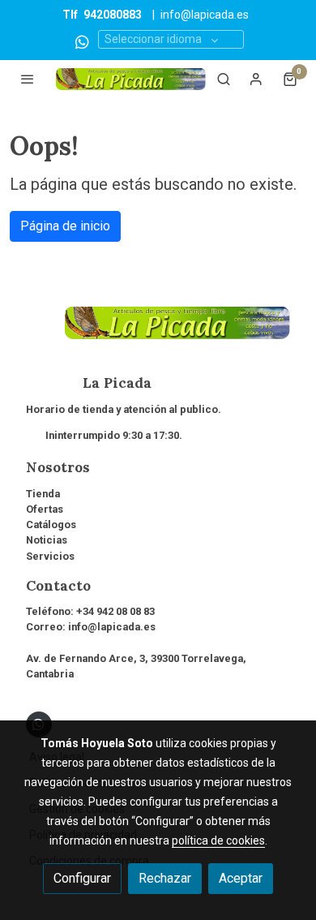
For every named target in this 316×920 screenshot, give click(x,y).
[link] (131, 79)
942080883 (112, 14)
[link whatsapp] (82, 41)
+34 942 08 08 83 (115, 611)
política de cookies (218, 840)
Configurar (82, 878)
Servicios (50, 556)
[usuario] (256, 78)
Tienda (43, 494)
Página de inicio (65, 226)
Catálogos (51, 524)
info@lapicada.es (204, 14)
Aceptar (241, 878)
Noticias (46, 540)
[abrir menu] (27, 78)
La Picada (89, 383)
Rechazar (165, 878)
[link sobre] (158, 333)
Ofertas (44, 509)
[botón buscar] (223, 78)
